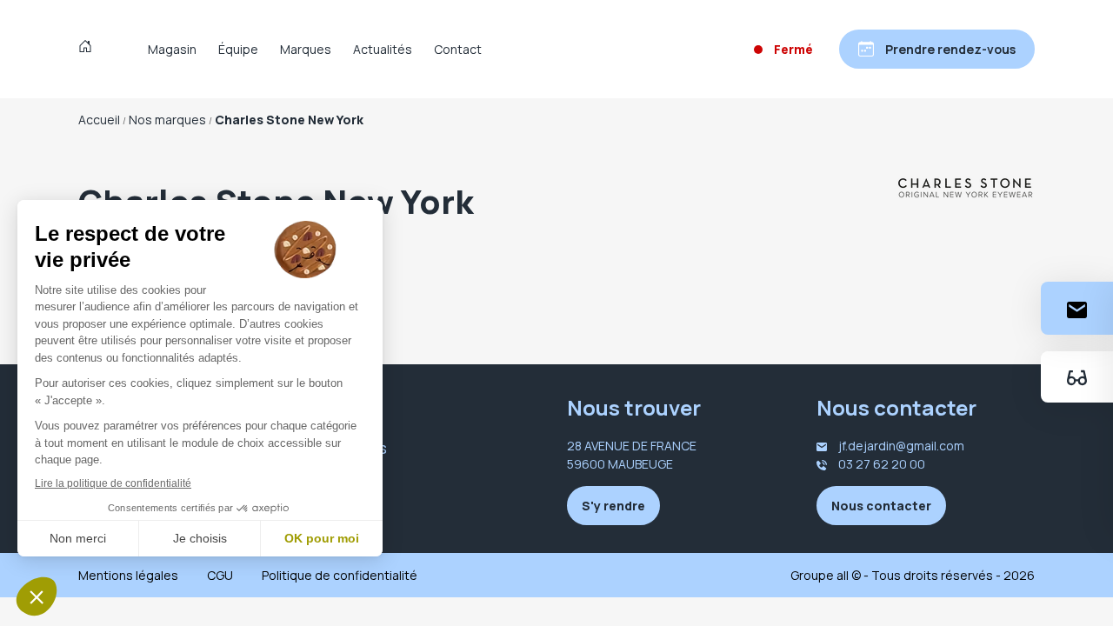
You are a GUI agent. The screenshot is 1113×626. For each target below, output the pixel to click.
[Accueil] (89, 48)
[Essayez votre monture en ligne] (1077, 377)
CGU (220, 575)
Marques (305, 49)
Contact (458, 49)
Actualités (382, 49)
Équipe (238, 49)
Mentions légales (128, 575)
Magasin (172, 49)
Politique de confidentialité (339, 575)
